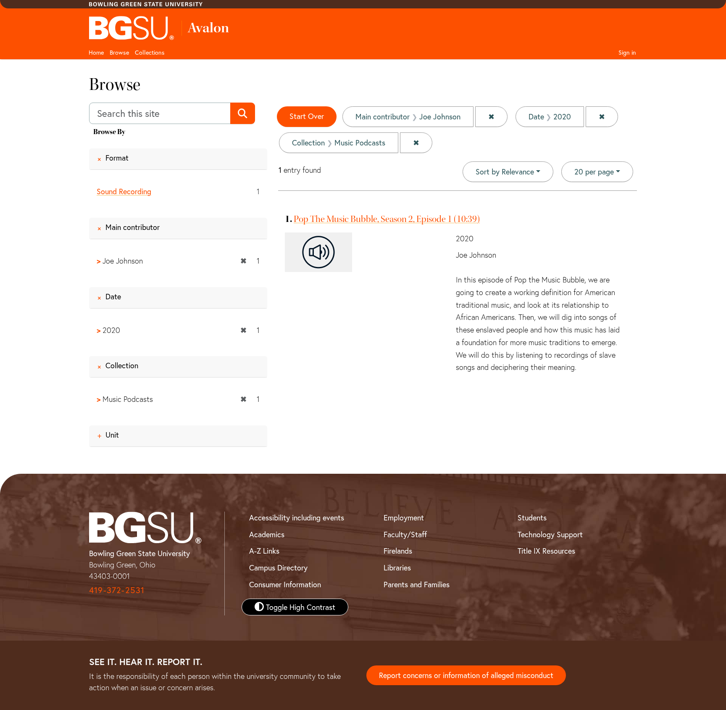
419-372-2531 (117, 590)
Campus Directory (278, 567)
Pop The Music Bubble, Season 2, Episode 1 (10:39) (387, 219)
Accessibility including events (296, 517)
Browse (119, 52)
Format (117, 158)
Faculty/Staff (405, 534)
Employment (404, 517)
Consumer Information (285, 584)
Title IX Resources (546, 551)
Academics (266, 534)
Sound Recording (124, 191)
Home (96, 52)
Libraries (397, 567)
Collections (150, 52)
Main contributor (132, 227)
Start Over (306, 116)
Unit (112, 435)
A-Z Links (264, 551)
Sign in (627, 52)
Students (532, 517)
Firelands (398, 551)
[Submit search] (242, 113)
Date (113, 296)
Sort (505, 171)
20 (594, 171)
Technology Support (550, 534)
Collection (121, 365)
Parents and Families (417, 584)
